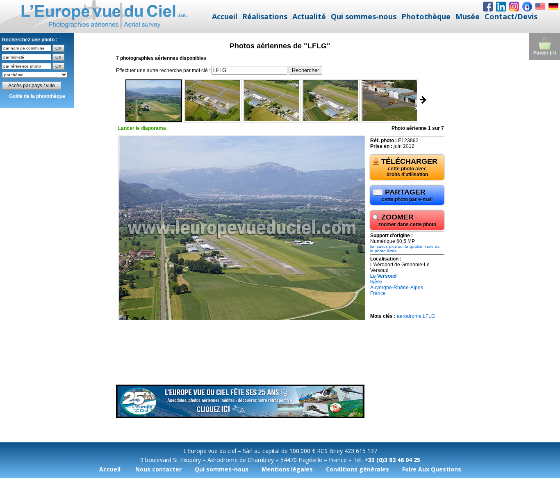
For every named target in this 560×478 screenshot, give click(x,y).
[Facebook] (488, 6)
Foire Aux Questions (431, 469)
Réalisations (264, 16)
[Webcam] (527, 6)
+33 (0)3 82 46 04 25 (392, 460)
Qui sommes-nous (363, 16)
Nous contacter (158, 469)
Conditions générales (357, 469)
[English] (540, 6)
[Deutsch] (553, 6)
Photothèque (426, 16)
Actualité (309, 16)
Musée (467, 16)
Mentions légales (287, 469)
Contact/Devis (511, 16)
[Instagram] (514, 6)
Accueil (224, 16)
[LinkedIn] (501, 6)
